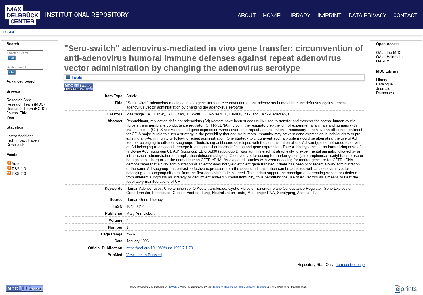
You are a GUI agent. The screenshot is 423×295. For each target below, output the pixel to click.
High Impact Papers (23, 140)
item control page (350, 264)
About (246, 15)
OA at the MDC (388, 52)
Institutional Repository (87, 15)
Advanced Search (21, 81)
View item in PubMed (144, 255)
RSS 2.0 (19, 174)
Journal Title (17, 113)
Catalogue (384, 84)
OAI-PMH (384, 61)
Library (298, 15)
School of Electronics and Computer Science (239, 286)
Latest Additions (20, 136)
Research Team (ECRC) (27, 108)
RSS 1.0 (19, 169)
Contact (405, 15)
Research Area (19, 100)
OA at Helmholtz (389, 57)
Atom (16, 164)
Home (272, 15)
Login (8, 32)
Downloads (16, 144)
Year (10, 117)
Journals (383, 88)
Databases (385, 93)
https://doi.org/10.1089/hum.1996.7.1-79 (159, 248)
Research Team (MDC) (26, 104)
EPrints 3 (174, 286)
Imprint (329, 15)
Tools (76, 77)
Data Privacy (367, 15)
